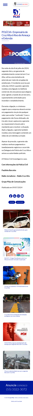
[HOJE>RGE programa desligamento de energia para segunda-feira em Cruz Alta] (16, 331)
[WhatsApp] (18, 196)
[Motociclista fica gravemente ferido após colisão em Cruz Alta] (16, 225)
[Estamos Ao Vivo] (21, 4)
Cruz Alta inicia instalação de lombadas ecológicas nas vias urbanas (15, 315)
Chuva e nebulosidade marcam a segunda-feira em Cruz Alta (16, 371)
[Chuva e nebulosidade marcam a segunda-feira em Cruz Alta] (16, 360)
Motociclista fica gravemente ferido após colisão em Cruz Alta (15, 230)
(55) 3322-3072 (16, 389)
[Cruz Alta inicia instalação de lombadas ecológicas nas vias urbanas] (16, 303)
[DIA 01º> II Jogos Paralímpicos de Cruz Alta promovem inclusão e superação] (16, 254)
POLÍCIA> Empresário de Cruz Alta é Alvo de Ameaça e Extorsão (16, 35)
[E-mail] (22, 196)
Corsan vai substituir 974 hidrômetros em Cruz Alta (16, 287)
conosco (16, 385)
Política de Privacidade (16, 401)
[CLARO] (16, 23)
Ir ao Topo (20, 202)
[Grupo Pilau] (16, 13)
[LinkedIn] (14, 196)
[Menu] (5, 4)
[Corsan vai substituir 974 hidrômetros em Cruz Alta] (16, 275)
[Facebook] (10, 196)
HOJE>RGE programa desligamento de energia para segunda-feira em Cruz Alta (15, 343)
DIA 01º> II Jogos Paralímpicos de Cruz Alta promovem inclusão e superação (15, 258)
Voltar (12, 202)
